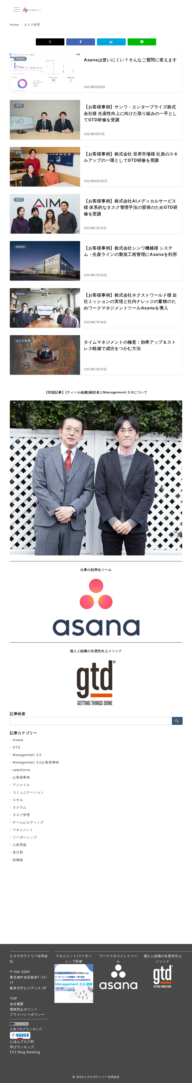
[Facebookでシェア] (80, 41)
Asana (18, 740)
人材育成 (19, 845)
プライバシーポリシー (27, 1014)
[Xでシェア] (50, 41)
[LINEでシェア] (142, 41)
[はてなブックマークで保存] (111, 41)
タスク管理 (21, 815)
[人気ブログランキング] (19, 1023)
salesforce (21, 770)
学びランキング (22, 1047)
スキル (18, 800)
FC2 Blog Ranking (25, 1052)
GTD (16, 747)
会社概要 (17, 1004)
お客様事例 (21, 777)
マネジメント (23, 830)
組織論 (18, 860)
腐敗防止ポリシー (23, 1009)
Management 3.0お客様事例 (36, 762)
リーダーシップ (25, 837)
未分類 (18, 852)
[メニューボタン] (17, 9)
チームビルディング (28, 822)
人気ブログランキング (26, 1029)
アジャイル (21, 785)
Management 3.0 (27, 755)
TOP (13, 998)
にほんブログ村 (22, 1041)
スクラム (19, 807)
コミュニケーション (28, 792)
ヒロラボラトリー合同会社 (102, 1077)
